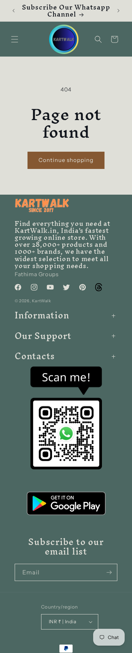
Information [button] (42, 315)
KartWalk (41, 300)
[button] (15, 39)
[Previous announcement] (14, 11)
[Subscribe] (109, 572)
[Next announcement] (118, 11)
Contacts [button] (35, 356)
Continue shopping (66, 159)
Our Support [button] (43, 336)
